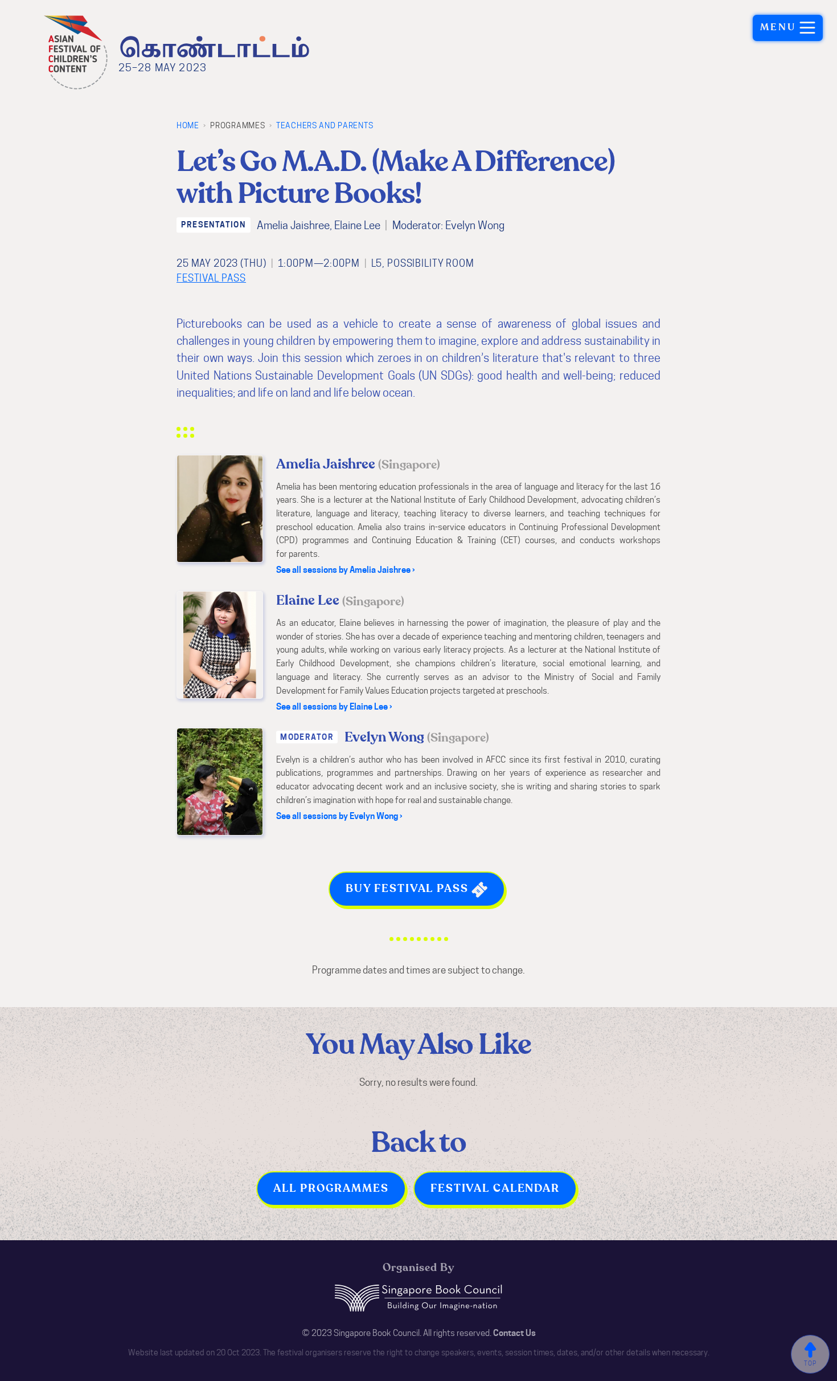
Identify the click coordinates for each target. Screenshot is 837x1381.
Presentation (213, 225)
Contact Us (514, 1332)
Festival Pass (211, 278)
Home (188, 125)
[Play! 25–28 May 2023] (213, 44)
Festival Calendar (495, 1188)
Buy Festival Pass (409, 888)
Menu (778, 27)
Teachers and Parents (324, 125)
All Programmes (330, 1188)
